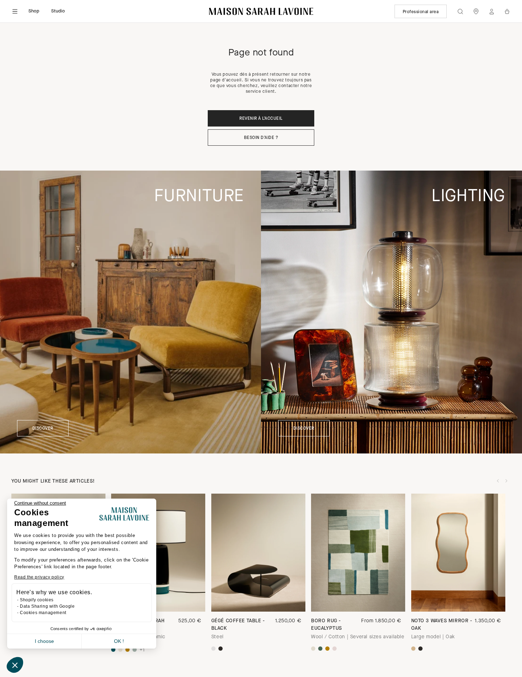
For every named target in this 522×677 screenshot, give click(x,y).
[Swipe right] (506, 481)
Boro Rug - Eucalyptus (326, 624)
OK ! (119, 641)
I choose (44, 641)
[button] (14, 664)
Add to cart (358, 599)
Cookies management (43, 612)
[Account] (491, 11)
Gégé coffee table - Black (238, 624)
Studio (58, 11)
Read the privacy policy (39, 577)
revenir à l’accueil (260, 119)
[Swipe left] (498, 481)
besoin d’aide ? (261, 138)
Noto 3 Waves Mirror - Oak (441, 624)
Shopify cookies (37, 599)
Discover (42, 428)
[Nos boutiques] (476, 11)
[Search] (460, 11)
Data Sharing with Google (47, 606)
